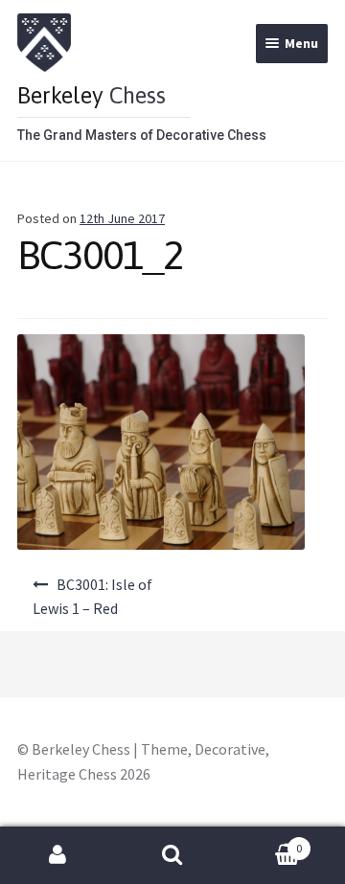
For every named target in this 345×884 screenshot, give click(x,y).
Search (172, 855)
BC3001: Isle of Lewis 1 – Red (92, 597)
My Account (57, 855)
